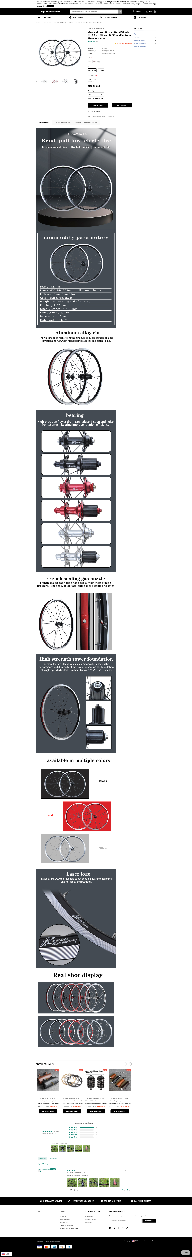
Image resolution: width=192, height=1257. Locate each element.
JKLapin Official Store (96, 28)
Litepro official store (50, 11)
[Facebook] (110, 1228)
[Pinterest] (119, 1228)
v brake (101, 70)
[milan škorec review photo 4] (104, 1182)
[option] (76, 17)
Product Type (92, 51)
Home (38, 23)
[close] (155, 4)
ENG (136, 1241)
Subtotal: (91, 99)
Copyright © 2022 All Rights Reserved (48, 1241)
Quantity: (91, 91)
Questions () (53, 1158)
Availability (91, 48)
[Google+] (127, 1228)
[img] (71, 1170)
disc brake (92, 70)
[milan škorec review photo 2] (83, 1182)
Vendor (90, 53)
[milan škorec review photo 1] (72, 1182)
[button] (92, 42)
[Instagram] (123, 1228)
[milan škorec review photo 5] (115, 1182)
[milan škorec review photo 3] (93, 1182)
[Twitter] (115, 1228)
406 (89, 80)
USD (152, 1241)
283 (92, 116)
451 (95, 80)
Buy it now (121, 105)
